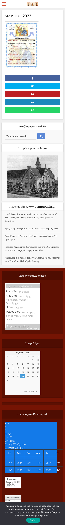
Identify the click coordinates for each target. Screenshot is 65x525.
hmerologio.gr (33, 328)
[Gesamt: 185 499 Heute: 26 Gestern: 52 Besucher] (13, 489)
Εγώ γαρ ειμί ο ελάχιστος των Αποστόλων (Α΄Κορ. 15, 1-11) (31, 228)
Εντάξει (33, 520)
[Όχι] (55, 513)
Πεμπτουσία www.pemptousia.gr (32, 206)
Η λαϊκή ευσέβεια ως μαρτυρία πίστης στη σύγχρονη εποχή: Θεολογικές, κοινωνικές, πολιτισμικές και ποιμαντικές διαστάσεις (31, 218)
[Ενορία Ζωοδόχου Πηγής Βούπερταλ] (32, 3)
